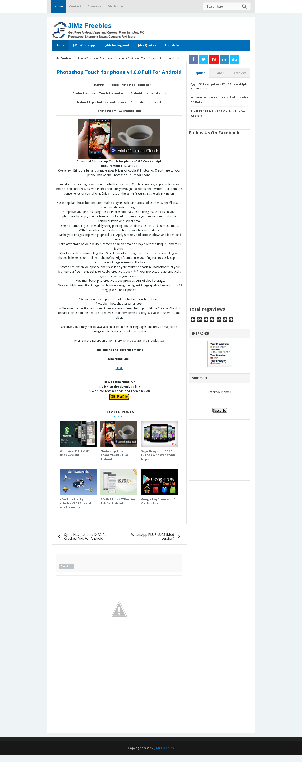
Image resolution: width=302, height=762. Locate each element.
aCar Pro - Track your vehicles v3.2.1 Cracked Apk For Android (75, 503)
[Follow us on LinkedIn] (224, 59)
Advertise (94, 6)
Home (58, 6)
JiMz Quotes (147, 45)
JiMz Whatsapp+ (85, 45)
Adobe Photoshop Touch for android (99, 93)
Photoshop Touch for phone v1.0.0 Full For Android (115, 455)
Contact (75, 6)
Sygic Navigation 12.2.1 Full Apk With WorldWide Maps (158, 455)
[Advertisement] (202, 27)
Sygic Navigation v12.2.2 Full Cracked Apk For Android (86, 536)
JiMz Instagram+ (117, 45)
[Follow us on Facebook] (193, 59)
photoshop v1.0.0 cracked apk (119, 111)
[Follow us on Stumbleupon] (234, 59)
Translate (171, 45)
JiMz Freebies (90, 25)
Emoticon (66, 566)
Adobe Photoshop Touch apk (130, 85)
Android (136, 93)
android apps (156, 93)
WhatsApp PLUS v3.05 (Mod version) (74, 453)
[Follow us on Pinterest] (214, 59)
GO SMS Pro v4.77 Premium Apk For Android (118, 501)
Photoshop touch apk (146, 102)
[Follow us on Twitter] (203, 59)
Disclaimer (115, 6)
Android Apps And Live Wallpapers (101, 102)
